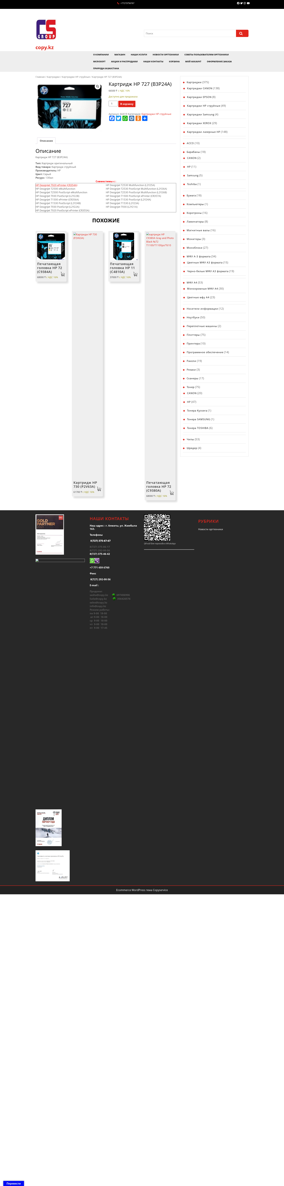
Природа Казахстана (106, 68)
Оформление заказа (219, 61)
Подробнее (135, 274)
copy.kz (45, 47)
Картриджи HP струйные (76, 76)
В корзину (126, 104)
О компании (101, 54)
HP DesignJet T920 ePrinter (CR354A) (56, 185)
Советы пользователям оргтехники (206, 54)
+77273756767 (127, 3)
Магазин (119, 54)
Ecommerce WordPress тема (134, 890)
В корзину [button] (63, 274)
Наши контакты (153, 61)
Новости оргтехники (166, 54)
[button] (98, 86)
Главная (40, 76)
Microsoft (99, 61)
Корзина (174, 61)
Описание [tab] (46, 140)
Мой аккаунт (193, 61)
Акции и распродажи (124, 61)
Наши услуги (139, 54)
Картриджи (53, 76)
